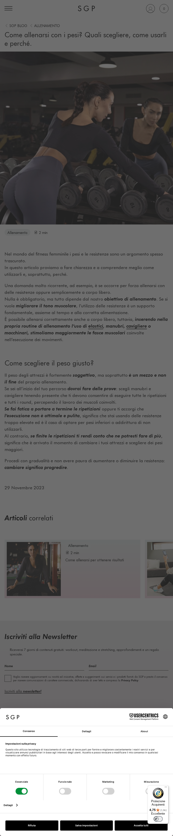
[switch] (158, 819)
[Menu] (165, 788)
